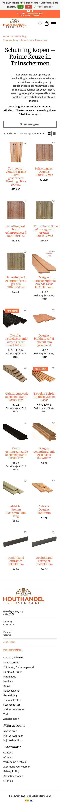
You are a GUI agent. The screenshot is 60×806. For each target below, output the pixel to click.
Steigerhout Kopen (14, 709)
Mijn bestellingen (13, 735)
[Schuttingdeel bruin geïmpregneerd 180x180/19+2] (15, 210)
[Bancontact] (32, 801)
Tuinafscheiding (18, 36)
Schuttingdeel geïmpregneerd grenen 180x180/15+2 (15, 282)
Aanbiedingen (11, 718)
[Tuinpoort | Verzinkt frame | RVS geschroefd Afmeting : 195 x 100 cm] (15, 152)
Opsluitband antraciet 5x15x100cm (16, 561)
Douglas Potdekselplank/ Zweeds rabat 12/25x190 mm (45, 282)
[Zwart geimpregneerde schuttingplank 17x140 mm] (15, 432)
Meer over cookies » (43, 7)
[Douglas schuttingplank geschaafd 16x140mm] (44, 432)
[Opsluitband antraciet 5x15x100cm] (15, 541)
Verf (5, 714)
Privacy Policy (11, 771)
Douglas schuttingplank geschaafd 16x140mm (44, 453)
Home (6, 36)
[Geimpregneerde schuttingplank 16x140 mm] (15, 377)
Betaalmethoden (13, 776)
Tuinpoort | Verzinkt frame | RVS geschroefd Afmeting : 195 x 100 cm (15, 176)
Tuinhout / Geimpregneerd (18, 667)
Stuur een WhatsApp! (12, 649)
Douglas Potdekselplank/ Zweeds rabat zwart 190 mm (16, 340)
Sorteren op (25, 133)
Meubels (8, 681)
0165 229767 (9, 642)
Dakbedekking (11, 690)
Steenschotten (11, 704)
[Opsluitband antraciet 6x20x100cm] (44, 541)
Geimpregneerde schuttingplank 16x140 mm (16, 397)
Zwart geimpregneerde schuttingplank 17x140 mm (16, 453)
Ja (20, 7)
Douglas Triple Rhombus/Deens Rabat (45, 397)
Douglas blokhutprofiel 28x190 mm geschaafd (44, 340)
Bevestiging (10, 695)
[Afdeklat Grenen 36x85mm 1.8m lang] (15, 490)
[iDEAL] (27, 801)
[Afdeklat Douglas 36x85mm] (44, 490)
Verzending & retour (14, 761)
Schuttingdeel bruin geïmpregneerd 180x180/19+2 (15, 231)
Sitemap (8, 780)
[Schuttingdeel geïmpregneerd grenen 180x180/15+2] (15, 261)
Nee (28, 7)
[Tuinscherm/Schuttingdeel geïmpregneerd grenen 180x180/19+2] (44, 210)
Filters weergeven (30, 124)
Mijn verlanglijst (12, 740)
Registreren (10, 731)
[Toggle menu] (53, 23)
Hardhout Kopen (12, 671)
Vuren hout (9, 676)
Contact (8, 752)
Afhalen (7, 757)
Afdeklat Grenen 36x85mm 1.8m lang (16, 511)
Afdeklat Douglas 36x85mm (44, 509)
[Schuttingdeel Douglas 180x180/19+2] (44, 152)
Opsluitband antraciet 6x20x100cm (44, 561)
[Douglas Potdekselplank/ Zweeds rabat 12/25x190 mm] (44, 261)
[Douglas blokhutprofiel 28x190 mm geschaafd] (44, 319)
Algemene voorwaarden (16, 766)
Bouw (6, 686)
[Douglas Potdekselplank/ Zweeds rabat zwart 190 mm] (15, 319)
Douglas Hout (11, 662)
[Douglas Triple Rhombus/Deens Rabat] (44, 377)
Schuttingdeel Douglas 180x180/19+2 (44, 172)
